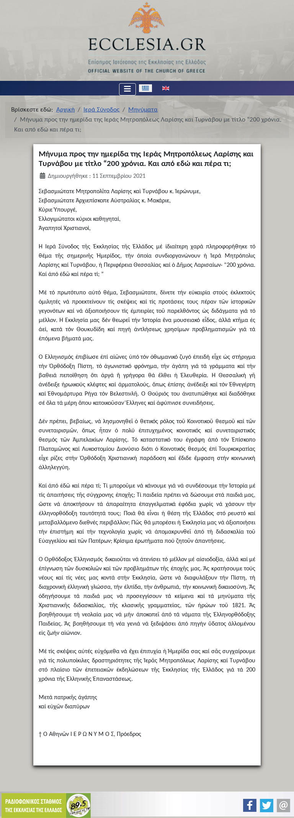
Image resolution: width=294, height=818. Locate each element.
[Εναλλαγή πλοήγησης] (127, 89)
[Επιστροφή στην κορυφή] (282, 805)
